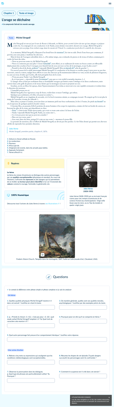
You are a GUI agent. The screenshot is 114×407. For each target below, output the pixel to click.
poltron (35, 68)
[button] (57, 94)
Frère (14, 110)
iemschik (47, 64)
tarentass (60, 53)
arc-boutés (99, 102)
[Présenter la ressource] (105, 38)
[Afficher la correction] (100, 291)
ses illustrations (51, 204)
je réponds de (69, 68)
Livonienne (43, 79)
